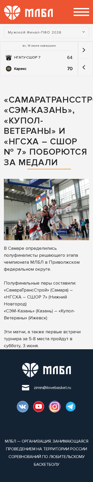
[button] (84, 67)
